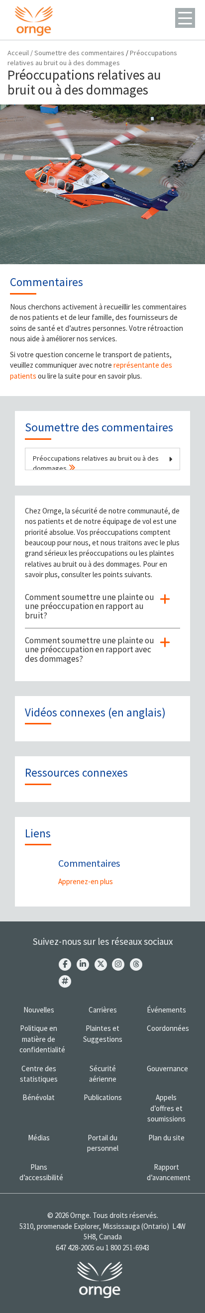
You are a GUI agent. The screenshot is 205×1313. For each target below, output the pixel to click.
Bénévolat (38, 1097)
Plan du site (166, 1137)
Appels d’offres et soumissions (166, 1108)
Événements (166, 1009)
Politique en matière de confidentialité (42, 1038)
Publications (103, 1097)
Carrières (103, 1009)
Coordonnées (168, 1028)
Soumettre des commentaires (79, 52)
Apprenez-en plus (85, 881)
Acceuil (18, 52)
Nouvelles (38, 1009)
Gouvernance (167, 1068)
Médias (39, 1137)
